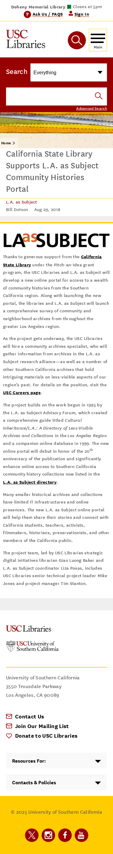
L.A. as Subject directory (30, 482)
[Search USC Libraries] (98, 96)
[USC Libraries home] (25, 40)
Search (16, 71)
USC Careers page (22, 392)
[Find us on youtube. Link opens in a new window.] (81, 835)
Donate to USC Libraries (46, 736)
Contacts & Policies (34, 782)
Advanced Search (91, 108)
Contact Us (29, 716)
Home (6, 143)
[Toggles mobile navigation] (98, 40)
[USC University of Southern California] (32, 650)
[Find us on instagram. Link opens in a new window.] (48, 835)
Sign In (81, 14)
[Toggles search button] (77, 40)
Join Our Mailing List (42, 726)
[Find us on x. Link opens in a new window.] (32, 835)
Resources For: (29, 761)
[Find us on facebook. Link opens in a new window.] (65, 835)
